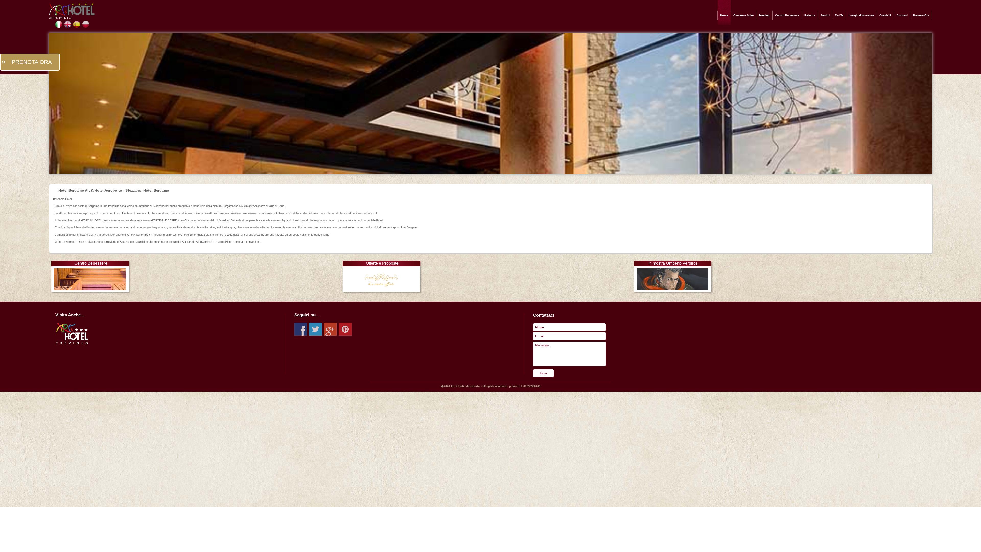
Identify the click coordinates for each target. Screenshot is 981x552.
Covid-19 (885, 15)
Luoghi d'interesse (861, 15)
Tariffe (839, 15)
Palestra (809, 15)
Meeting (764, 15)
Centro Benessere (787, 15)
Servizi (825, 15)
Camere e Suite (743, 15)
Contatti (902, 15)
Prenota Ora (921, 15)
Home (724, 15)
